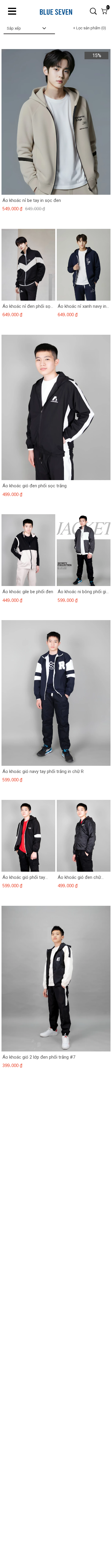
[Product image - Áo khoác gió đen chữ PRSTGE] (84, 836)
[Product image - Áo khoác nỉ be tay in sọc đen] (56, 122)
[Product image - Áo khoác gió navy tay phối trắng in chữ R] (56, 693)
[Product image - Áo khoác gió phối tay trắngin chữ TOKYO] (28, 836)
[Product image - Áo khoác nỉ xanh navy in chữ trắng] (84, 264)
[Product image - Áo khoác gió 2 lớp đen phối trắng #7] (56, 978)
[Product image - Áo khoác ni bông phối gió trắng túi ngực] (84, 550)
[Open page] (56, 11)
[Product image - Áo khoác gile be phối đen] (28, 550)
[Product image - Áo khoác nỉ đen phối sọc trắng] (28, 264)
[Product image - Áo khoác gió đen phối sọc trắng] (56, 407)
